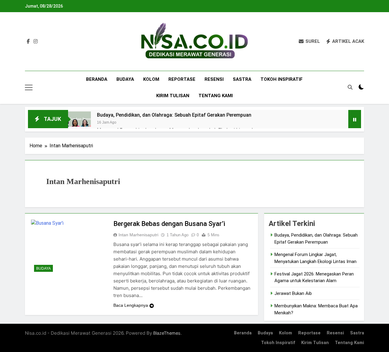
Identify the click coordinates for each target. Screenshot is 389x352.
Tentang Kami (215, 95)
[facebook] (28, 41)
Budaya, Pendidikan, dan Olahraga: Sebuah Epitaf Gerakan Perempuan (174, 115)
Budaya (125, 79)
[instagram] (36, 41)
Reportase (181, 79)
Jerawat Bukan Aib (293, 293)
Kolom (151, 79)
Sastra (242, 79)
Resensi (214, 79)
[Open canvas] (29, 87)
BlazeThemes (167, 333)
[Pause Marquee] (354, 119)
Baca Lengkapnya (130, 305)
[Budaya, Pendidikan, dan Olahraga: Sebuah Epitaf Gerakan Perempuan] (79, 122)
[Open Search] (350, 87)
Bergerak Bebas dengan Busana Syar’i (169, 223)
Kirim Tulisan (172, 95)
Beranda (96, 79)
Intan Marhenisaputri (138, 234)
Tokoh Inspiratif (281, 79)
